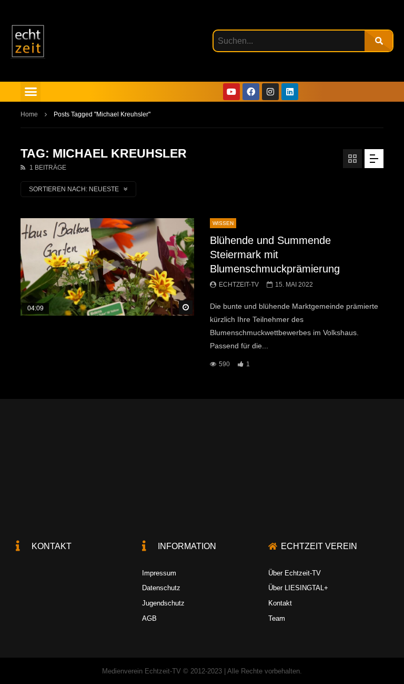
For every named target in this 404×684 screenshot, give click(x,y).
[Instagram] (270, 91)
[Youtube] (231, 91)
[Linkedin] (289, 91)
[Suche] (378, 41)
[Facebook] (251, 91)
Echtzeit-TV (239, 284)
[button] (31, 92)
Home (29, 114)
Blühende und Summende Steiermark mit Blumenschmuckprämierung (275, 254)
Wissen (223, 223)
